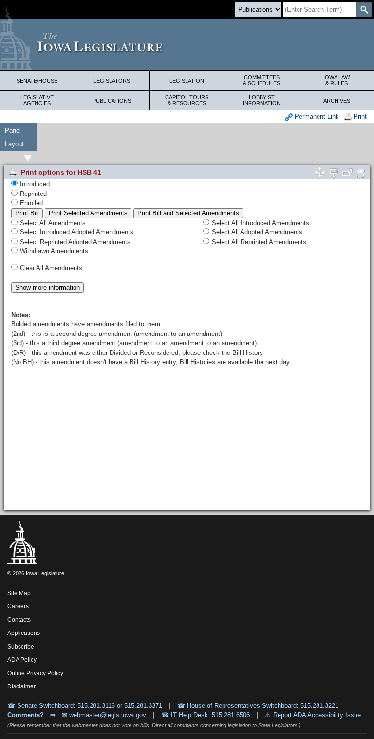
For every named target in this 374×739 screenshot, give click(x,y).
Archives (336, 101)
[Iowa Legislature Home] (187, 44)
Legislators (112, 81)
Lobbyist (261, 100)
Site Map (19, 593)
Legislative (37, 100)
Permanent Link (316, 116)
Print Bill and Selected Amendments (188, 213)
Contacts (19, 619)
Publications (112, 101)
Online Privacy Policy (35, 673)
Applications (23, 633)
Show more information (47, 287)
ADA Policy (22, 659)
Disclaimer (21, 686)
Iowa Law (336, 80)
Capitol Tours (186, 100)
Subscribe (20, 646)
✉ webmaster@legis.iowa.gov (104, 715)
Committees (261, 80)
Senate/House (37, 81)
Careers (18, 606)
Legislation (186, 81)
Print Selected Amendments (88, 213)
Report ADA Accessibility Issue (317, 715)
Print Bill (27, 213)
